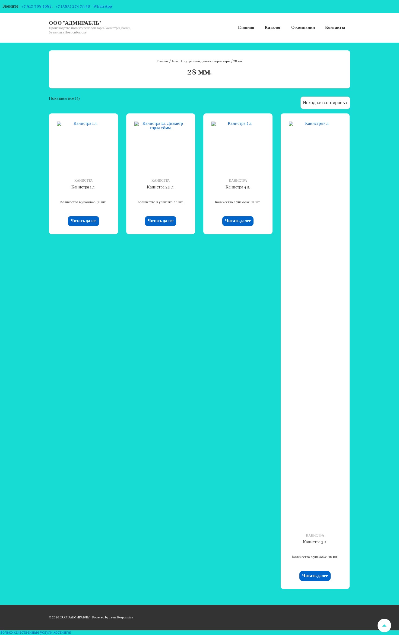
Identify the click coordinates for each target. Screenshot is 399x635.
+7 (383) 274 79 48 (73, 6)
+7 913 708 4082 (36, 6)
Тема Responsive (121, 617)
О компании (303, 27)
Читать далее (83, 221)
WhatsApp (102, 6)
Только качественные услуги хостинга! (35, 632)
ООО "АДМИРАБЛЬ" (75, 23)
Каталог (273, 27)
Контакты (335, 27)
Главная (246, 27)
